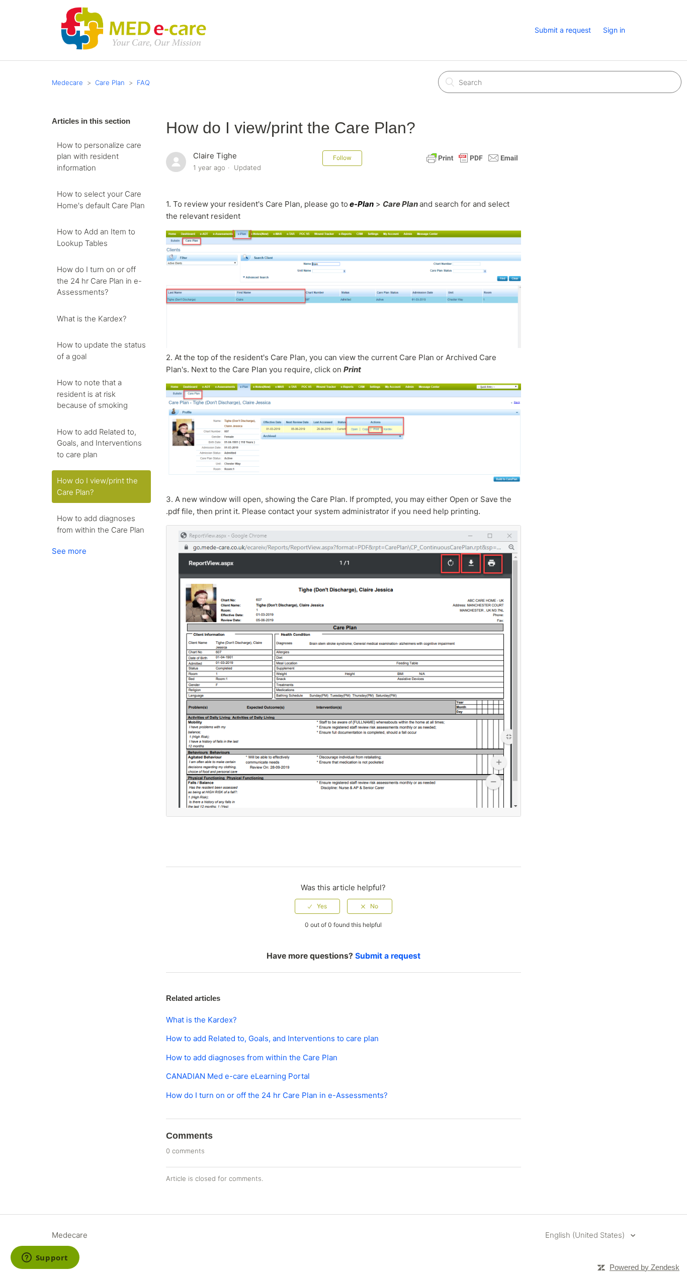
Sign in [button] (614, 30)
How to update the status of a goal (101, 350)
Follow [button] (342, 157)
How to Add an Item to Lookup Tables (96, 237)
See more (69, 551)
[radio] (317, 906)
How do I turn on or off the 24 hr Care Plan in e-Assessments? (99, 281)
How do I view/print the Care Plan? (97, 486)
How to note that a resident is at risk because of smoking (92, 394)
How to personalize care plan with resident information (99, 156)
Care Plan (110, 82)
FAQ (143, 82)
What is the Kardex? (91, 318)
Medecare (67, 82)
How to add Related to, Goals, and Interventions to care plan (99, 443)
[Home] (133, 51)
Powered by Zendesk (644, 1267)
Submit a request (563, 30)
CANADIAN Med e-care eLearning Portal (238, 1076)
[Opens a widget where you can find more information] (44, 1258)
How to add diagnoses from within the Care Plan (100, 524)
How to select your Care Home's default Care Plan (101, 199)
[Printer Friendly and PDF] (472, 162)
